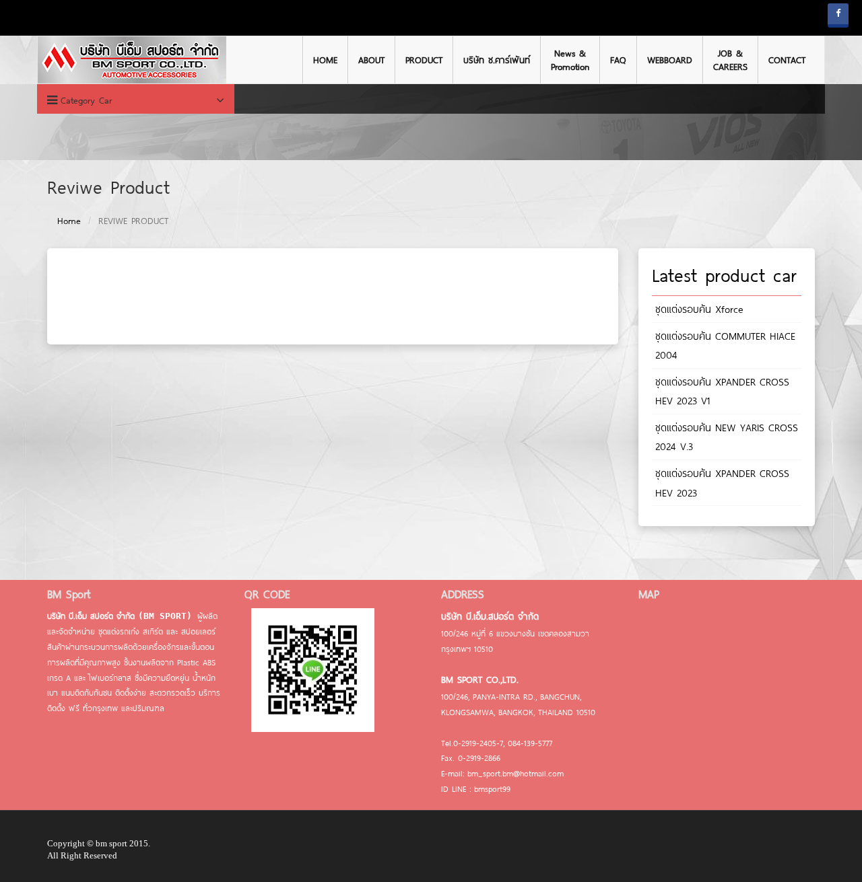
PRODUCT (423, 60)
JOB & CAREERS (730, 59)
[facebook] (838, 15)
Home (69, 220)
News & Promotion (570, 59)
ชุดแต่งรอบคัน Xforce (699, 308)
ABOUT (371, 60)
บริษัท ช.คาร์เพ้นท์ (496, 60)
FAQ (618, 60)
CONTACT (786, 60)
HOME (325, 60)
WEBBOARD (669, 60)
